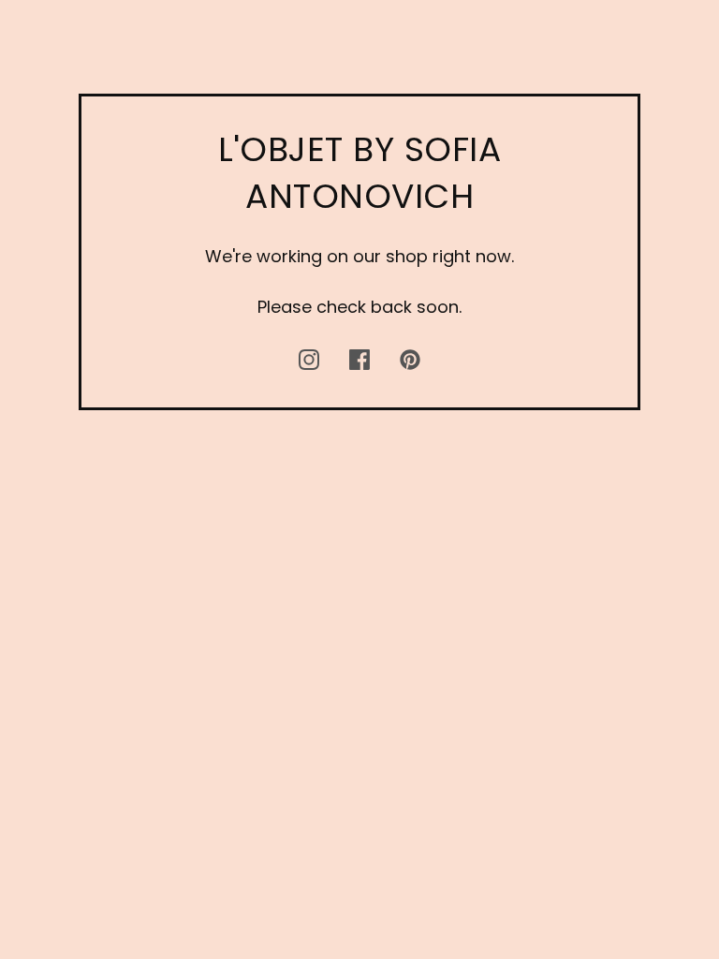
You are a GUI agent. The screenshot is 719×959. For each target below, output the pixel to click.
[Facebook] (359, 359)
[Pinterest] (410, 359)
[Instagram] (309, 359)
